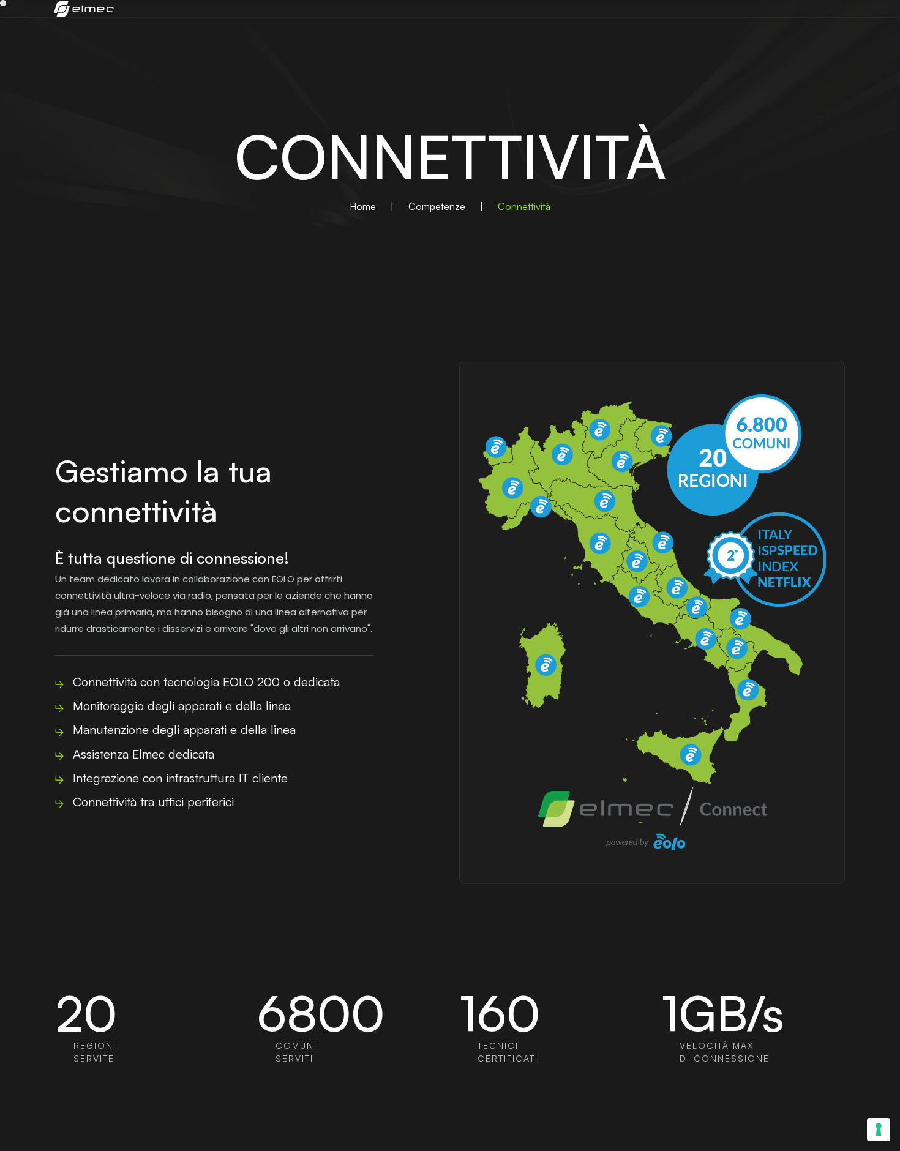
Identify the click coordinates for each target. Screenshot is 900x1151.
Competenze (436, 206)
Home (363, 206)
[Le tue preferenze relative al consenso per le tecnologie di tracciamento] (878, 1129)
